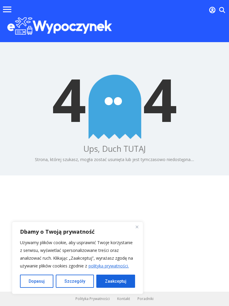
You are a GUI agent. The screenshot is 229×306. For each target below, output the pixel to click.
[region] (77, 258)
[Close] (136, 226)
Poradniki (145, 298)
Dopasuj (37, 281)
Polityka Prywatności (92, 298)
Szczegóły (74, 281)
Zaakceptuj (115, 281)
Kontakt (123, 298)
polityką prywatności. (109, 266)
